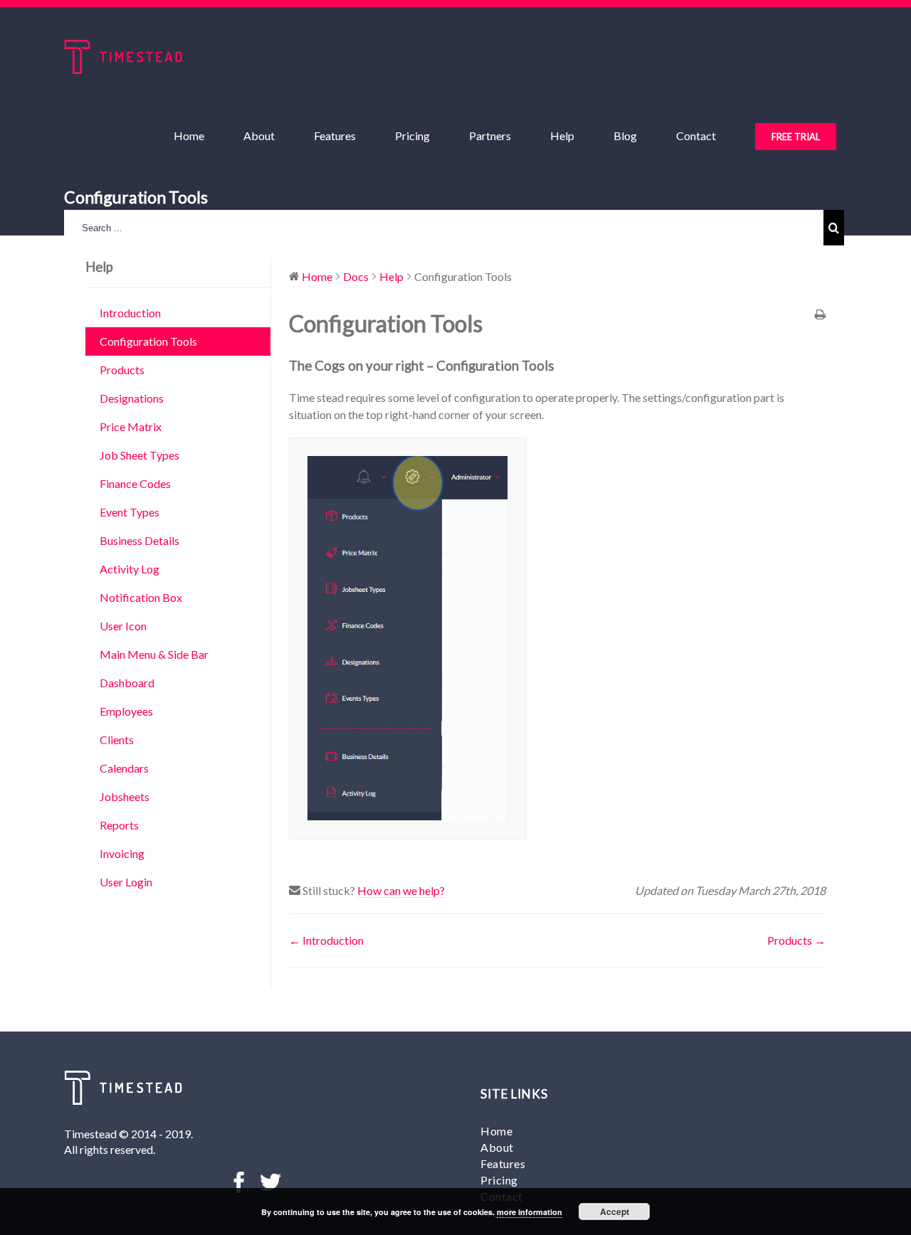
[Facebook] (239, 1182)
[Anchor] (560, 365)
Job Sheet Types (139, 455)
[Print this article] (820, 315)
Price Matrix (131, 426)
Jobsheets (124, 796)
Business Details (139, 540)
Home (496, 1131)
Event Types (129, 512)
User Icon (123, 625)
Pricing (499, 1180)
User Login (126, 882)
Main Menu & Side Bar (154, 654)
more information (529, 1212)
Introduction (130, 312)
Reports (119, 825)
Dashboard (127, 682)
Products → (796, 940)
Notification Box (141, 597)
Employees (126, 711)
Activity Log (129, 569)
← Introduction (326, 940)
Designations (132, 398)
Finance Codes (135, 483)
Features (502, 1163)
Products (122, 369)
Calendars (124, 768)
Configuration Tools (148, 341)
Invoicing (122, 853)
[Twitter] (270, 1182)
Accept (614, 1211)
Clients (117, 739)
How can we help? (401, 890)
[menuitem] (198, 135)
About (497, 1147)
